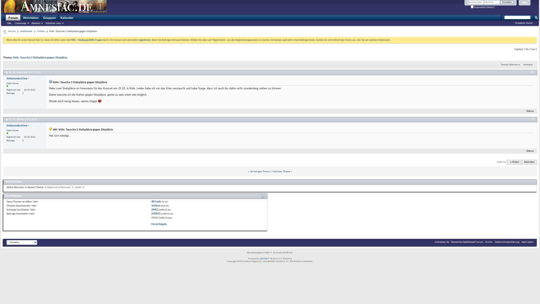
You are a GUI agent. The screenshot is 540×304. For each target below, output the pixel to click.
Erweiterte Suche (524, 23)
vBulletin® (265, 259)
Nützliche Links (53, 23)
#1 (532, 72)
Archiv (489, 242)
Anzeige (527, 65)
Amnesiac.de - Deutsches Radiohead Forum (459, 242)
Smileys (155, 205)
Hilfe (524, 2)
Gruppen (49, 17)
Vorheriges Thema (260, 171)
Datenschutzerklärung (507, 242)
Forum (13, 17)
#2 (532, 119)
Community (20, 23)
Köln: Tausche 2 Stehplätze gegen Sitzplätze (40, 57)
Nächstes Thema (281, 171)
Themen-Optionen (509, 65)
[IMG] (154, 209)
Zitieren (530, 111)
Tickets (41, 31)
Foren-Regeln (159, 224)
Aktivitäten (31, 17)
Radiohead (26, 31)
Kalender (67, 17)
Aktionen (35, 23)
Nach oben (529, 162)
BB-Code (156, 201)
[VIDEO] (155, 213)
